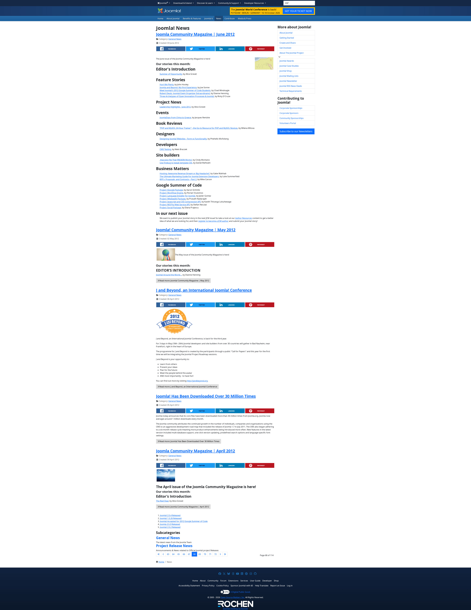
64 (173, 554)
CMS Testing (165, 149)
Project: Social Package (170, 207)
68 (194, 554)
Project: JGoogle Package (171, 190)
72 (215, 554)
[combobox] (299, 3)
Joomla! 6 (208, 18)
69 (200, 554)
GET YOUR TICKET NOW (298, 11)
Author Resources (243, 218)
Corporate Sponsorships (291, 108)
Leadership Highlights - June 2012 (175, 107)
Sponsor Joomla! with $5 (242, 585)
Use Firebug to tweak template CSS (176, 162)
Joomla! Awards (287, 61)
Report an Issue (277, 585)
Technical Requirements (291, 91)
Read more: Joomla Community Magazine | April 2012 (184, 506)
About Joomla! (173, 18)
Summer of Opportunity (171, 74)
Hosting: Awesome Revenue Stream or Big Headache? (184, 173)
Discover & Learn (205, 3)
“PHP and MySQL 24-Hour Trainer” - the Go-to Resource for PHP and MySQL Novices (199, 128)
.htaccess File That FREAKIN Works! (176, 160)
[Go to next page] (220, 554)
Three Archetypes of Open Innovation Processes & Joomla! (187, 96)
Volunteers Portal (288, 123)
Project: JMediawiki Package (173, 198)
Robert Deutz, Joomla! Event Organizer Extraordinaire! (185, 93)
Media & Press (244, 18)
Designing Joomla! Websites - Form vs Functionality (183, 138)
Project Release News (174, 545)
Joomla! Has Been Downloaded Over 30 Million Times (206, 396)
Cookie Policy (222, 585)
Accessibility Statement (189, 585)
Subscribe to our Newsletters (296, 131)
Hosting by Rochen (235, 608)
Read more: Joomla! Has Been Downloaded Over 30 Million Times (189, 441)
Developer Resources (254, 3)
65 (178, 554)
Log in (290, 585)
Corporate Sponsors (289, 113)
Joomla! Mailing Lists (289, 76)
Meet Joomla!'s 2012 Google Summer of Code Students (185, 90)
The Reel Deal (162, 501)
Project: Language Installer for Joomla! (177, 195)
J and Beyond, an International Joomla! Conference (204, 290)
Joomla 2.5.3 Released (170, 524)
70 (205, 554)
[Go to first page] (158, 554)
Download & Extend (182, 3)
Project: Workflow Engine (171, 193)
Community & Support (228, 3)
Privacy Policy (208, 585)
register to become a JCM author (213, 221)
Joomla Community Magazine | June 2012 (195, 34)
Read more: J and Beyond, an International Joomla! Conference (188, 386)
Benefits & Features (192, 18)
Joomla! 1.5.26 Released (171, 518)
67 (189, 554)
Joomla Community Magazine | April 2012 (195, 450)
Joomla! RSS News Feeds (291, 86)
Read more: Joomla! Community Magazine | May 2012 (184, 280)
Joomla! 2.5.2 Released (170, 527)
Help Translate (261, 585)
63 (168, 554)
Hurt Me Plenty (167, 84)
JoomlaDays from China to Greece (175, 117)
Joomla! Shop (286, 71)
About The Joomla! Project (292, 53)
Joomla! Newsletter (288, 81)
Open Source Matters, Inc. (233, 597)
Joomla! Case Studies (289, 66)
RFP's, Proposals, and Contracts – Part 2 (178, 179)
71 (210, 554)
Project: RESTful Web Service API (175, 204)
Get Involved (285, 47)
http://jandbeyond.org (197, 380)
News (218, 18)
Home (160, 18)
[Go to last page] (225, 554)
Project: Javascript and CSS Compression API (180, 201)
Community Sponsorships (292, 118)
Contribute (230, 18)
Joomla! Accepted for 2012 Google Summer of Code (184, 521)
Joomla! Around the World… (169, 274)
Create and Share (288, 42)
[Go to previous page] (163, 554)
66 (184, 554)
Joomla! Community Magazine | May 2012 (196, 229)
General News (174, 39)
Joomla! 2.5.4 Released (170, 515)
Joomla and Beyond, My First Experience (178, 87)
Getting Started (287, 37)
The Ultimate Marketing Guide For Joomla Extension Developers (189, 176)
